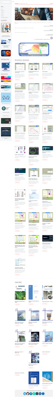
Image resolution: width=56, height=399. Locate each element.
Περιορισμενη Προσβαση (4, 17)
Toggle (13, 1)
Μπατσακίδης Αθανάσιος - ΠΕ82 (21, 3)
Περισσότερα (17, 79)
